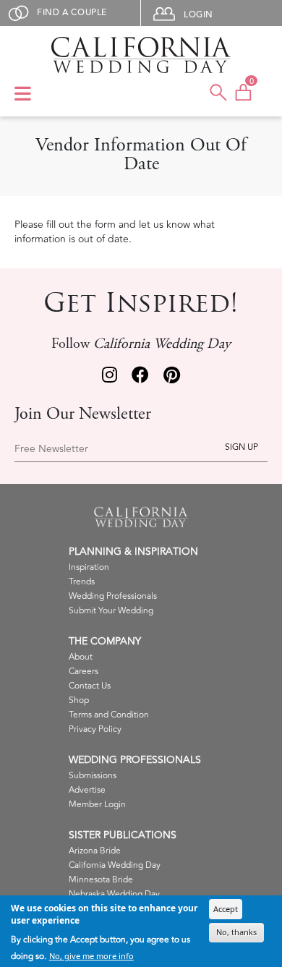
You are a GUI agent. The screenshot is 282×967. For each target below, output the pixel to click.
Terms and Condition (109, 715)
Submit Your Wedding (111, 611)
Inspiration (89, 567)
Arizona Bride (95, 851)
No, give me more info (91, 955)
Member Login (97, 804)
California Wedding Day (115, 865)
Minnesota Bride (101, 880)
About (81, 657)
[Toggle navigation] (22, 95)
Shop (79, 700)
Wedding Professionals (113, 596)
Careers (83, 671)
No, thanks (236, 931)
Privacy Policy (95, 729)
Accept (225, 908)
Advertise (87, 790)
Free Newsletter (51, 449)
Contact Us (90, 686)
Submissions (92, 776)
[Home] (140, 55)
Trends (82, 582)
